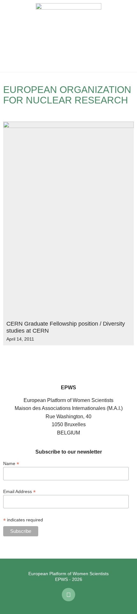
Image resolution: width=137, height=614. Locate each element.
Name (11, 463)
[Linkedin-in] (68, 594)
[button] (9, 36)
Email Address (19, 491)
